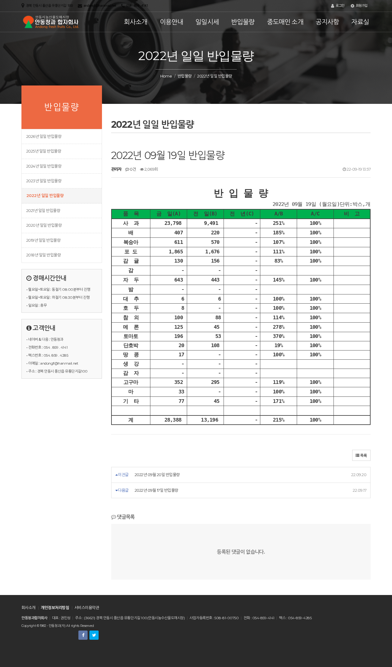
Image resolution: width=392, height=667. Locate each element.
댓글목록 (125, 517)
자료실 (360, 22)
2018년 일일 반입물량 (43, 254)
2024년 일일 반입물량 (43, 166)
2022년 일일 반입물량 (44, 195)
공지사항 (327, 22)
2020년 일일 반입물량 (44, 225)
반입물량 (243, 22)
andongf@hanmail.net (100, 6)
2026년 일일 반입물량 (43, 136)
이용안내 (171, 22)
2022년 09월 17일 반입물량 (156, 490)
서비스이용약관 (86, 607)
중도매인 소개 (285, 22)
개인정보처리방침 (55, 607)
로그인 (339, 6)
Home (166, 76)
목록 (363, 455)
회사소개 (136, 22)
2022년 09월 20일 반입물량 (157, 474)
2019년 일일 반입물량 (43, 240)
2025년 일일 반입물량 (43, 151)
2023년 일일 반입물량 (43, 180)
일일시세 (207, 22)
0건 (132, 169)
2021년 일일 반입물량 (43, 210)
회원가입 (361, 6)
